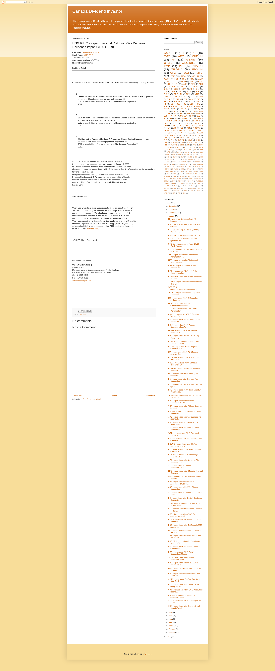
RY (185, 147)
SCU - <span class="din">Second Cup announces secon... (183, 558)
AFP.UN (167, 109)
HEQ (194, 111)
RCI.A (166, 94)
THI (190, 149)
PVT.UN (180, 183)
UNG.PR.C (88, 55)
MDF (168, 174)
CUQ (198, 109)
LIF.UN (190, 114)
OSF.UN (198, 178)
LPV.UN (188, 171)
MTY (198, 176)
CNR (177, 159)
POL (167, 183)
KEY (182, 114)
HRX (182, 169)
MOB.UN (196, 128)
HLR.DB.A (174, 142)
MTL (190, 102)
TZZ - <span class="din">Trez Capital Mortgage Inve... (182, 310)
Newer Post (77, 396)
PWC (198, 102)
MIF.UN (197, 174)
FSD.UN (200, 164)
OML (191, 178)
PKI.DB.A (190, 181)
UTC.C (168, 62)
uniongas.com (92, 229)
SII (168, 84)
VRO (199, 188)
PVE (197, 91)
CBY (201, 154)
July (170, 612)
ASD (167, 154)
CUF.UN (197, 161)
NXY (185, 178)
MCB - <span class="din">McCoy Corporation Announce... (181, 305)
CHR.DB (189, 157)
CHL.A (167, 89)
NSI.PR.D (192, 130)
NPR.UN (182, 130)
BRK (179, 154)
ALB (201, 84)
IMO (173, 91)
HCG (183, 81)
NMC (192, 79)
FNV (172, 140)
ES (177, 164)
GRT (189, 166)
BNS (173, 154)
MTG (200, 72)
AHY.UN (187, 152)
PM (188, 145)
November (173, 206)
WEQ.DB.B (189, 62)
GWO (166, 142)
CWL (180, 126)
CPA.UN (183, 109)
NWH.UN (183, 116)
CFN (201, 97)
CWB (173, 126)
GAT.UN (181, 140)
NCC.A (166, 178)
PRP (182, 133)
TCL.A (190, 133)
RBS (166, 104)
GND (198, 140)
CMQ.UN (169, 159)
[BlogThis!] (82, 311)
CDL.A (193, 97)
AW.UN (195, 76)
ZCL (184, 193)
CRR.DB (166, 161)
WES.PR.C (177, 190)
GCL (174, 166)
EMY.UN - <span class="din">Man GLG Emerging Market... (183, 342)
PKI (181, 66)
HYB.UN (189, 169)
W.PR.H (167, 97)
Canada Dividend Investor (97, 11)
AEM (188, 106)
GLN (193, 126)
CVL (189, 137)
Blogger (148, 654)
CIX (196, 157)
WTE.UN (167, 193)
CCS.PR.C (194, 86)
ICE (196, 169)
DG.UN (197, 137)
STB (175, 186)
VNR (197, 94)
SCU (178, 104)
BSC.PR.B (187, 154)
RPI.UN (169, 147)
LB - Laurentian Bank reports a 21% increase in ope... (182, 220)
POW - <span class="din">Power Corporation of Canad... (181, 553)
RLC (193, 183)
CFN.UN (174, 137)
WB (181, 106)
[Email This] (79, 311)
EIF (187, 126)
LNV (198, 114)
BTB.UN (186, 121)
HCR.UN (197, 166)
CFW (181, 157)
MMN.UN (167, 176)
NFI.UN (179, 178)
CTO (190, 161)
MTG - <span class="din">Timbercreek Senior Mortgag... (183, 261)
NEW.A (166, 130)
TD (165, 118)
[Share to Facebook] (87, 311)
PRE (194, 145)
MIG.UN (197, 142)
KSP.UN (177, 102)
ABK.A (177, 97)
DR (173, 164)
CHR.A (169, 99)
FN (173, 59)
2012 (169, 203)
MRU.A (182, 176)
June (171, 616)
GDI (175, 81)
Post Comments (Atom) (92, 399)
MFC (183, 76)
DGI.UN (166, 164)
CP (184, 159)
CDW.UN (196, 123)
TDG (192, 186)
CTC (191, 109)
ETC (174, 111)
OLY (201, 130)
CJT (185, 99)
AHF (185, 97)
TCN (166, 106)
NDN (172, 178)
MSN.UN (191, 176)
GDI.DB (181, 166)
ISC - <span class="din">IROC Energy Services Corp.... (183, 353)
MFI (181, 174)
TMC (167, 56)
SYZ (198, 116)
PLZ (181, 91)
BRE (173, 76)
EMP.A (166, 111)
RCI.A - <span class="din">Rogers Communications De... (181, 326)
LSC (165, 116)
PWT (201, 145)
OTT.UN (166, 181)
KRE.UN (167, 102)
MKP (165, 145)
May (170, 619)
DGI (186, 72)
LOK (181, 171)
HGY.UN (175, 169)
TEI (199, 186)
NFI (174, 130)
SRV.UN (197, 66)
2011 (169, 637)
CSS (176, 89)
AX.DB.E (171, 86)
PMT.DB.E (199, 181)
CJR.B (178, 99)
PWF (187, 183)
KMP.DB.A (169, 171)
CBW (195, 154)
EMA (184, 89)
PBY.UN (180, 181)
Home (114, 396)
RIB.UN (190, 59)
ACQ (200, 79)
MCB (195, 171)
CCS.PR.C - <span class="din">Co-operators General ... (182, 515)
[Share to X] (84, 311)
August (171, 216)
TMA (188, 94)
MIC (184, 79)
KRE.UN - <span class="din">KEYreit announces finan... (182, 445)
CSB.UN (183, 161)
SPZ (198, 104)
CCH (167, 157)
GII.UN (189, 140)
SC (172, 104)
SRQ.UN (178, 94)
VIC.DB (192, 188)
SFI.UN (169, 149)
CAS (165, 137)
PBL (168, 133)
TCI (186, 186)
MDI (174, 174)
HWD (201, 111)
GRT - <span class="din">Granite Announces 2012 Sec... (181, 483)
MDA (201, 171)
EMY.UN (197, 69)
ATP (192, 135)
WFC (185, 190)
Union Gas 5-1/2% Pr (91, 52)
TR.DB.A (176, 69)
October (172, 209)
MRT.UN (173, 116)
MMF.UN (174, 145)
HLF (168, 128)
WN (192, 190)
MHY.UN (188, 174)
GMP (201, 126)
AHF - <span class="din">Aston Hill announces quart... (182, 596)
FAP (187, 164)
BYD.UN (196, 121)
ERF (198, 99)
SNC (184, 149)
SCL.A (200, 147)
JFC (174, 128)
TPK (176, 84)
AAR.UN (169, 52)
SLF (185, 104)
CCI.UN (185, 123)
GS (165, 91)
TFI (170, 118)
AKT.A (177, 121)
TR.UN (174, 188)
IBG (183, 52)
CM (191, 99)
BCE (175, 109)
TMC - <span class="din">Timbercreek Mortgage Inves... (183, 256)
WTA (198, 190)
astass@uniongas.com (81, 280)
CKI (201, 157)
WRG (168, 152)
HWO (191, 81)
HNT (176, 79)
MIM (188, 128)
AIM (193, 84)
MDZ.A (189, 142)
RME (200, 81)
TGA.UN (199, 133)
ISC (175, 114)
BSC (182, 86)
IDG (182, 142)
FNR (165, 140)
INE (168, 114)
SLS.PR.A (167, 186)
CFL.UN (174, 157)
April (171, 622)
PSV (192, 116)
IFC (201, 169)
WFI (201, 149)
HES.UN (166, 169)
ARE (201, 152)
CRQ (198, 159)
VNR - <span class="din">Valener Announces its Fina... (181, 402)
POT (175, 133)
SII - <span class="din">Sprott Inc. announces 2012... (181, 467)
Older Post (151, 396)
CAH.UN (175, 123)
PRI (173, 183)
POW (189, 91)
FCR (193, 164)
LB (184, 102)
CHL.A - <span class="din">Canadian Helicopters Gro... (182, 364)
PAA (173, 181)
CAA (166, 123)
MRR (174, 176)
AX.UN (167, 79)
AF (187, 135)
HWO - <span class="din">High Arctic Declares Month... (182, 272)
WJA (201, 118)
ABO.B (179, 152)
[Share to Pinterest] (90, 311)
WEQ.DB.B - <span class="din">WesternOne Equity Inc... (183, 288)
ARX (181, 56)
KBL (181, 128)
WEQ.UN (167, 190)
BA (199, 135)
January (172, 632)
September (173, 213)
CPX (173, 72)
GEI (197, 89)
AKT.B (195, 152)
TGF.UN (174, 106)
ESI (182, 164)
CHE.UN (197, 56)
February (172, 629)
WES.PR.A (171, 135)
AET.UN (197, 106)
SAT (199, 183)
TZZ (176, 118)
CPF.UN (190, 159)
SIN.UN (177, 149)
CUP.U (182, 137)
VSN (194, 118)
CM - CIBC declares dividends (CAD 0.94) (184, 235)
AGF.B (169, 121)
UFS (180, 188)
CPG (166, 126)
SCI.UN (192, 147)
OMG (182, 145)
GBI (168, 166)
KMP (167, 66)
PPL (194, 52)
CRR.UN (175, 161)
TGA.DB (166, 188)
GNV (187, 111)
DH (168, 81)
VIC (195, 149)
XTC (180, 135)
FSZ (180, 111)
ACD (184, 84)
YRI (179, 193)
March (171, 626)
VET (185, 188)
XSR (173, 193)
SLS (191, 104)
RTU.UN (178, 147)
